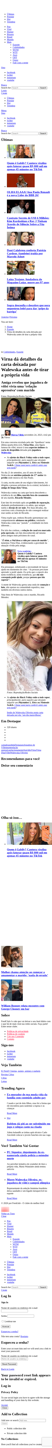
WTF (15, 52)
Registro (24, 1336)
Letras (4, 1081)
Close (3, 1216)
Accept (4, 1405)
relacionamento (17, 750)
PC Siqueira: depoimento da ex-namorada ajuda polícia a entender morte (28, 1155)
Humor (10, 32)
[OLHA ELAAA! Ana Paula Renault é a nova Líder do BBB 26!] (29, 181)
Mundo (10, 39)
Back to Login (7, 1369)
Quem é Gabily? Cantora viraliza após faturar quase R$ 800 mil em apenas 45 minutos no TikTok (27, 166)
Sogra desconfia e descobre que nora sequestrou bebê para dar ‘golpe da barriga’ (28, 308)
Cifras (4, 1078)
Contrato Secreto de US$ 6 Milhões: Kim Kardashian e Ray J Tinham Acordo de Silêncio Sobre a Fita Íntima (28, 222)
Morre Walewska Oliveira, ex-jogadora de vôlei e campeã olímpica (28, 1181)
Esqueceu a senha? (9, 1331)
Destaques (19, 745)
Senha (4, 1316)
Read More (12, 1113)
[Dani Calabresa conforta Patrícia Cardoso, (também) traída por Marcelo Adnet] (29, 239)
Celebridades (19, 47)
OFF (15, 57)
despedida (10, 745)
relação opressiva (9, 748)
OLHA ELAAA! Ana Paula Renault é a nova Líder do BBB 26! (28, 194)
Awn (15, 55)
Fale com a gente (20, 62)
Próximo (13, 317)
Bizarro (10, 34)
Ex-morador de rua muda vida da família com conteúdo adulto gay (27, 1096)
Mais (9, 42)
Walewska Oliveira (19, 752)
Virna (33, 750)
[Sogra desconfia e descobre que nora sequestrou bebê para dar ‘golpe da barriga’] (29, 294)
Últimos (10, 14)
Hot (8, 19)
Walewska (6, 452)
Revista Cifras (7, 1074)
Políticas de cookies (16, 1034)
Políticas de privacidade (17, 1031)
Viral (9, 29)
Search (43, 88)
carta (3, 745)
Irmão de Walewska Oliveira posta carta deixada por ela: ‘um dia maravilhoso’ (25, 713)
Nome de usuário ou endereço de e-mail (19, 1308)
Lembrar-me (10, 1321)
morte (8, 747)
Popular (10, 16)
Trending (11, 22)
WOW (16, 50)
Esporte (16, 44)
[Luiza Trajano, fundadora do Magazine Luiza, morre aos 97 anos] (29, 268)
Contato (10, 1039)
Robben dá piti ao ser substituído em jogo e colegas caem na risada (28, 1125)
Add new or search (10, 1420)
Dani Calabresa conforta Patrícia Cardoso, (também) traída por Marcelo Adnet (26, 253)
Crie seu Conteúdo (15, 1036)
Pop (9, 26)
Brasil (9, 37)
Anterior (5, 317)
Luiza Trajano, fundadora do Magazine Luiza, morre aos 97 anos (28, 281)
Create (4, 93)
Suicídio (27, 750)
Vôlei (7, 752)
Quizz (15, 60)
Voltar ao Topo (8, 1213)
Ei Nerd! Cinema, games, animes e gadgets (20, 1071)
